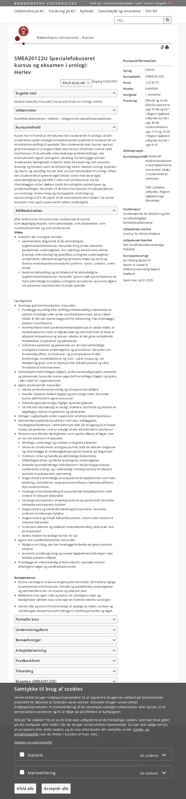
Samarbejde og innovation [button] (119, 11)
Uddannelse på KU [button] (29, 11)
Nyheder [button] (87, 11)
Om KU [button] (151, 11)
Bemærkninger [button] (28, 640)
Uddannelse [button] (26, 110)
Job (139, 3)
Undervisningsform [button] (32, 629)
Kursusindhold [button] (28, 127)
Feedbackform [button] (28, 660)
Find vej (95, 3)
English (161, 3)
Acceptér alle (56, 788)
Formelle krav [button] (27, 619)
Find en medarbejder (119, 3)
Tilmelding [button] (24, 671)
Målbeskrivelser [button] (29, 210)
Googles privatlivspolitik (33, 742)
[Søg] (168, 20)
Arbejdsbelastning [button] (31, 650)
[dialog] (93, 741)
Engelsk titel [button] (26, 93)
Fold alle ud (74, 83)
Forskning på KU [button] (62, 11)
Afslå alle (25, 788)
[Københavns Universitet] (45, 3)
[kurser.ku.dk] (22, 35)
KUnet (148, 3)
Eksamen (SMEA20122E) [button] (36, 681)
